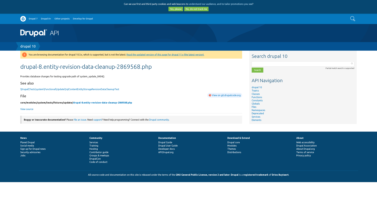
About (300, 138)
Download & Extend (238, 138)
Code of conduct (98, 162)
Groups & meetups (99, 155)
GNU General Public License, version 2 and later (203, 174)
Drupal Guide (165, 142)
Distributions (234, 152)
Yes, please (176, 9)
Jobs (22, 155)
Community (95, 138)
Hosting (93, 149)
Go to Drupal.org (23, 18)
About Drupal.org (305, 149)
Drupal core (233, 142)
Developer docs (166, 149)
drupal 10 (28, 46)
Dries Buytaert (280, 174)
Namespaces (258, 110)
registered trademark (255, 174)
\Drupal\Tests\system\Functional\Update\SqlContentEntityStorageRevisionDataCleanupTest (69, 89)
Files (254, 107)
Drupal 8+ (46, 18)
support (97, 119)
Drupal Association (306, 145)
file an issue (80, 119)
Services (256, 116)
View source (26, 109)
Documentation (167, 138)
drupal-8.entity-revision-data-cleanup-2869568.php (102, 102)
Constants (257, 100)
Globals (256, 103)
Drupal (234, 174)
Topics (255, 90)
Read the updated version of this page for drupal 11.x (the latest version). (165, 54)
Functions (257, 97)
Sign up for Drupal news (33, 149)
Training (93, 145)
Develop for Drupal (83, 18)
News (23, 138)
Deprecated (258, 113)
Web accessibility (305, 142)
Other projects (62, 18)
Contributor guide (98, 152)
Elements (256, 120)
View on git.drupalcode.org (226, 95)
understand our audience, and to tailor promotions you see (220, 4)
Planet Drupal (27, 142)
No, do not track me (196, 9)
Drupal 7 (33, 18)
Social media (27, 145)
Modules (232, 145)
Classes (256, 94)
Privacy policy (303, 155)
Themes (231, 149)
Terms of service (305, 152)
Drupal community (159, 119)
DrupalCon (95, 158)
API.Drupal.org (165, 152)
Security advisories (30, 152)
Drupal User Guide (168, 145)
